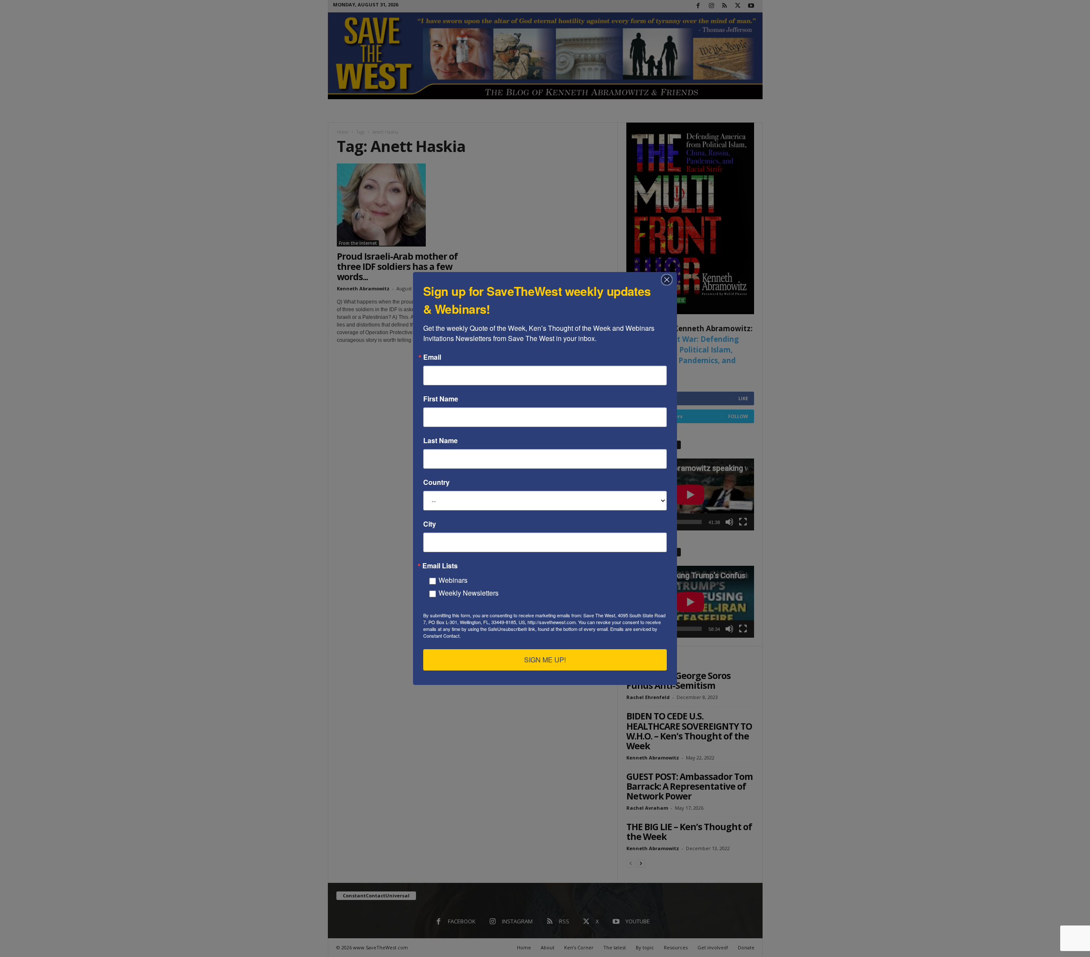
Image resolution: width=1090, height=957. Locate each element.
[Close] (669, 280)
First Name (440, 398)
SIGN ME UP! (545, 660)
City (429, 524)
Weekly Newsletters (469, 593)
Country (436, 482)
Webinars (453, 580)
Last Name (440, 440)
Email (432, 357)
